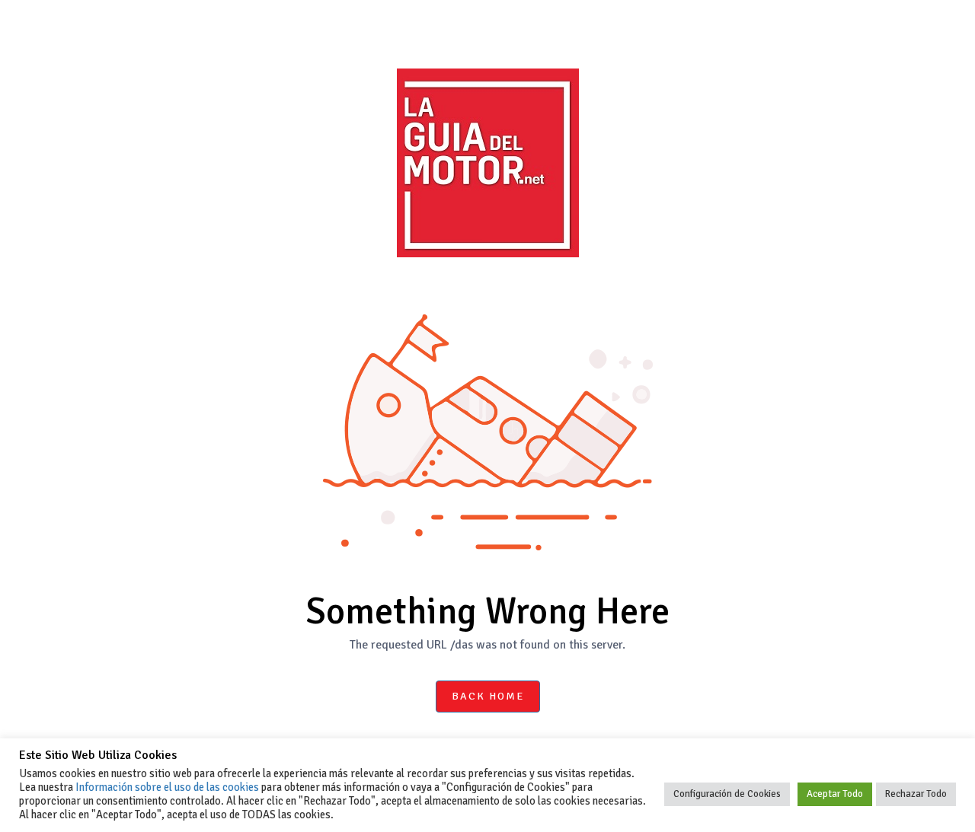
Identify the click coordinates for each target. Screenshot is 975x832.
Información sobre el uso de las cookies (167, 787)
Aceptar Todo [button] (835, 794)
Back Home (488, 696)
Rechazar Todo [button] (916, 794)
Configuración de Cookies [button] (727, 794)
